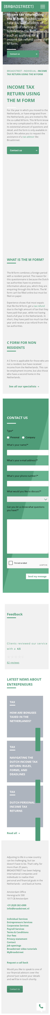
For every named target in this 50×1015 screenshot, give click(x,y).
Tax (12, 702)
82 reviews (13, 662)
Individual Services (17, 918)
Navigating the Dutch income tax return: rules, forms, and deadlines (24, 766)
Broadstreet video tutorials (22, 948)
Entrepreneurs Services (19, 922)
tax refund (39, 306)
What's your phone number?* (22, 475)
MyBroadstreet (15, 952)
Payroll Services (15, 928)
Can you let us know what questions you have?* (25, 508)
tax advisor (28, 136)
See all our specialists (22, 386)
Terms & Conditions (17, 932)
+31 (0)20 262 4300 (16, 905)
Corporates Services (18, 925)
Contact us (15, 54)
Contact (11, 942)
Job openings (14, 945)
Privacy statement (17, 938)
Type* (10, 430)
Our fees (11, 935)
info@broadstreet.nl (18, 908)
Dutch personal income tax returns (22, 807)
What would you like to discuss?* (24, 491)
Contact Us (15, 989)
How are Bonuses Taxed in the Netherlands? (23, 717)
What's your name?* (17, 444)
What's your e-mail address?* (22, 460)
